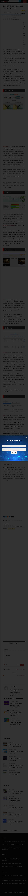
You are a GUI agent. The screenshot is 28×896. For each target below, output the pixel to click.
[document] (14, 448)
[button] (26, 437)
